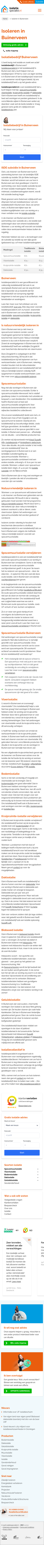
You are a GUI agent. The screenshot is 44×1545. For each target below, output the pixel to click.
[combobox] (22, 1125)
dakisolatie (36, 93)
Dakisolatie (9, 1177)
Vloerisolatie (10, 1172)
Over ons (8, 1208)
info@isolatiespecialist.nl (30, 1084)
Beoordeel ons (25, 1106)
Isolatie (7, 1211)
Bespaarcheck (10, 1205)
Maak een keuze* (9, 1121)
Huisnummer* (8, 1141)
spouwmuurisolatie (28, 90)
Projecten (5, 1490)
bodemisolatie (7, 783)
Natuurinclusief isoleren (11, 1493)
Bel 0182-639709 (18, 1343)
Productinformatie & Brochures (15, 1499)
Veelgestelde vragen (13, 1200)
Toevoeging (27, 1141)
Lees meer (16, 1281)
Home (5, 19)
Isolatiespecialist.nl (9, 68)
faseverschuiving (11, 967)
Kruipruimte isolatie (9, 1449)
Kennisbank (6, 1486)
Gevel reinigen (7, 1466)
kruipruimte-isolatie (21, 93)
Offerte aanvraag (20, 1391)
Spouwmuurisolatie (13, 1169)
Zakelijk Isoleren (8, 1480)
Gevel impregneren (9, 1469)
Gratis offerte (28, 2)
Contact (7, 1214)
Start (22, 1153)
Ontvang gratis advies (13, 45)
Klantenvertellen (11, 1203)
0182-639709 (12, 51)
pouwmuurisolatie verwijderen (15, 626)
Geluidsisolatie (11, 1180)
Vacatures (5, 1496)
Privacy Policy (7, 1529)
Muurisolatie (6, 1453)
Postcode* (7, 1131)
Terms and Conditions (27, 1527)
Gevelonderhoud (11, 1183)
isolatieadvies (7, 110)
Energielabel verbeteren (11, 1483)
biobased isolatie (26, 934)
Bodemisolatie (10, 1174)
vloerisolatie (6, 93)
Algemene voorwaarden (11, 1527)
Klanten (28, 1098)
